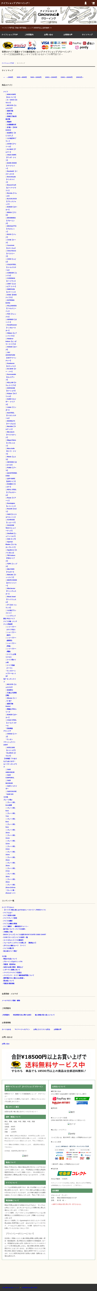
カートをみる (6, 1029)
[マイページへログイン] (85, 3)
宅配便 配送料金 (9, 964)
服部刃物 (10, 111)
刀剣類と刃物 (8, 932)
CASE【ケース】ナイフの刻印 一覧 (15, 937)
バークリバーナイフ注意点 (12, 972)
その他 (5, 797)
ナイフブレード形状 (10, 918)
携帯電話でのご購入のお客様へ (14, 978)
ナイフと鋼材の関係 (10, 923)
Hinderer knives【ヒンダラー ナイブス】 (11, 341)
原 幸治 (9, 113)
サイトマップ (87, 35)
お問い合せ (48, 35)
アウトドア (7, 731)
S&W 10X (10, 794)
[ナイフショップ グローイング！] (48, 15)
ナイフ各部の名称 (9, 915)
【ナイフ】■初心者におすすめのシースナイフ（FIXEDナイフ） (25, 910)
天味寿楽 (10, 728)
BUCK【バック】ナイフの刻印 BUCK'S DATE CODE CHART (24, 934)
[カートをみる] (93, 3)
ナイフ (5, 92)
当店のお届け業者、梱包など (13, 967)
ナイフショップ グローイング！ (15, 3)
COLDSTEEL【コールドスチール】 (11, 267)
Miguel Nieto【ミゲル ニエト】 (11, 443)
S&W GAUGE (12, 791)
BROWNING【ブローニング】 (11, 220)
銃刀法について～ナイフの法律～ (14, 929)
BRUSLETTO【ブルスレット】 (11, 229)
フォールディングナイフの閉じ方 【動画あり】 (20, 943)
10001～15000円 (51, 77)
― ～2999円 (7, 77)
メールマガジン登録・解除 (11, 1000)
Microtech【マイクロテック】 (11, 434)
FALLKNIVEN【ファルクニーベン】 (11, 308)
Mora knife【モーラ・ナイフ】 (11, 451)
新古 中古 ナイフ (9, 618)
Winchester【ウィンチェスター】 (11, 591)
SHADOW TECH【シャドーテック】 (11, 528)
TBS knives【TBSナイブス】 (10, 558)
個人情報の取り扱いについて (45, 1015)
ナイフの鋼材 (8, 921)
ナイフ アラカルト (8, 907)
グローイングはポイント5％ (12, 961)
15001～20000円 (66, 77)
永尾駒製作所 (11, 124)
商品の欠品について (10, 959)
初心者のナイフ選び (10, 951)
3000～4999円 (22, 77)
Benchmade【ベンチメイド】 (11, 179)
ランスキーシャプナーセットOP (11, 673)
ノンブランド (11, 616)
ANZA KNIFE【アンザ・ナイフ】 (11, 157)
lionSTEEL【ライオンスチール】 (11, 415)
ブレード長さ (8, 800)
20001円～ (80, 77)
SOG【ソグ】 (11, 539)
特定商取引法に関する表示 (22, 1015)
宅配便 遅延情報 (8, 983)
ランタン (10, 739)
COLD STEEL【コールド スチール (11, 723)
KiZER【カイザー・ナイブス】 (11, 401)
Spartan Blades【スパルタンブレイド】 (11, 544)
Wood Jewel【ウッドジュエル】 (11, 599)
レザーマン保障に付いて (11, 970)
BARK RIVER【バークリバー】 (11, 165)
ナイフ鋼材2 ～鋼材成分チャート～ (16, 926)
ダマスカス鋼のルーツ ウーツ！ (14, 945)
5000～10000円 (35, 77)
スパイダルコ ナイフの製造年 (13, 940)
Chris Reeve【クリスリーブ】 (11, 253)
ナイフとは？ (8, 912)
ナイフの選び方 (8, 948)
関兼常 (9, 122)
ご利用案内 (29, 35)
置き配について (8, 981)
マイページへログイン (22, 1029)
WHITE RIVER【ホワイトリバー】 (11, 583)
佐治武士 (10, 690)
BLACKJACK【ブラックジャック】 (11, 201)
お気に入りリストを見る (41, 1029)
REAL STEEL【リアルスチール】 (11, 492)
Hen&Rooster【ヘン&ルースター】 (11, 327)
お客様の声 (68, 35)
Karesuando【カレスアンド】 (11, 377)
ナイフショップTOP (10, 35)
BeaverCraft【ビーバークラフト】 (11, 187)
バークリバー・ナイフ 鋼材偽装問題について (18, 975)
